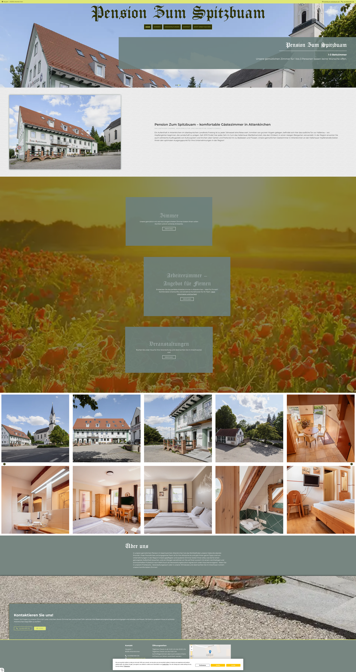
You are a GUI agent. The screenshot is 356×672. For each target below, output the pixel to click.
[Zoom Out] (191, 649)
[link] (157, 27)
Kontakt (186, 27)
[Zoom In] (191, 646)
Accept (233, 665)
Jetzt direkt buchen (202, 27)
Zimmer (157, 27)
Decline (218, 665)
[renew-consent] (2, 670)
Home (147, 27)
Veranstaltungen (172, 27)
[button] (169, 229)
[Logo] (178, 13)
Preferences (202, 665)
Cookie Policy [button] (165, 664)
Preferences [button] (127, 666)
